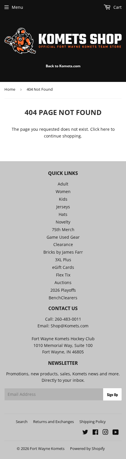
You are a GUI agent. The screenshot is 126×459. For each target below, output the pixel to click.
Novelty (63, 222)
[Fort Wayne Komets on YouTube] (116, 433)
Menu (17, 7)
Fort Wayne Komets (47, 448)
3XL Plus (63, 259)
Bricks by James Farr (63, 252)
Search (22, 421)
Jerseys (63, 206)
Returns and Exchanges (53, 421)
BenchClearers (63, 297)
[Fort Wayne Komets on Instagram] (105, 433)
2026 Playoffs (63, 290)
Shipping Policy (92, 421)
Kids (63, 199)
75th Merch (63, 229)
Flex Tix (63, 275)
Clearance (63, 244)
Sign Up (112, 394)
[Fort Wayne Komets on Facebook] (95, 433)
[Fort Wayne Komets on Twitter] (85, 433)
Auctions (63, 282)
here (105, 129)
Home (9, 89)
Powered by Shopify (87, 448)
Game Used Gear (63, 237)
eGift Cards (63, 267)
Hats (63, 214)
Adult (63, 184)
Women (63, 191)
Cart (117, 7)
